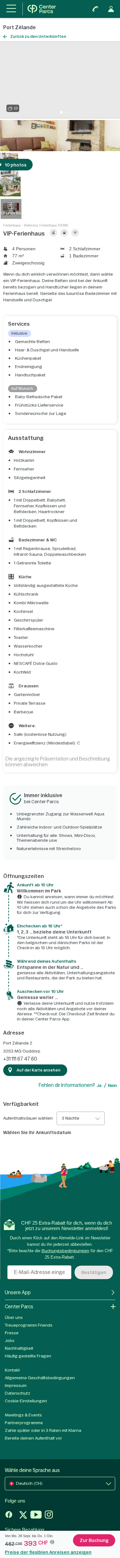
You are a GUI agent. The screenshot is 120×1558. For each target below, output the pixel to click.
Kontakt (12, 1370)
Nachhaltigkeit (19, 1348)
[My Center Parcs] (111, 9)
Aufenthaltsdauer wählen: (28, 1118)
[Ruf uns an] (95, 9)
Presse (12, 1332)
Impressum (16, 1385)
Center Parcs (19, 1306)
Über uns (14, 1317)
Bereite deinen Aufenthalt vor (33, 1438)
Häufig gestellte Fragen (28, 1356)
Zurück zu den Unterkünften (38, 36)
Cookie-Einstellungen (26, 1401)
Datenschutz (17, 1393)
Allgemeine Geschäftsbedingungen (40, 1377)
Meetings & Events (23, 1415)
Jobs (9, 1340)
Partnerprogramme (24, 1422)
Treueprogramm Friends (28, 1325)
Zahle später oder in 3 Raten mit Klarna (43, 1430)
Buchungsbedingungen (65, 1250)
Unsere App (18, 1292)
